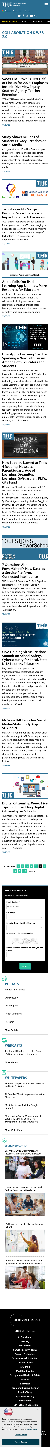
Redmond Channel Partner (25, 1387)
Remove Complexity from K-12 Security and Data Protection (24, 1085)
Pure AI (25, 1379)
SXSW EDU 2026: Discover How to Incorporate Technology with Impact (23, 1152)
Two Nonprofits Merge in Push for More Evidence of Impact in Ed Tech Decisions (23, 213)
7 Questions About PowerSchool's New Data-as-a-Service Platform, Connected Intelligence (24, 570)
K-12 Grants (38, 21)
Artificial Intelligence (15, 989)
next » (32, 871)
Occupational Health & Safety (25, 1375)
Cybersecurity (11, 997)
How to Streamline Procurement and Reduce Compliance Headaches (23, 1189)
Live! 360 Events (25, 1362)
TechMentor (25, 1400)
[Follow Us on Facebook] (23, 15)
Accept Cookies (21, 1442)
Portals (12, 983)
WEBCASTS (13, 1045)
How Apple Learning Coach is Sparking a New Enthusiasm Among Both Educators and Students (24, 360)
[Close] (38, 1409)
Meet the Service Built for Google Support (21, 1107)
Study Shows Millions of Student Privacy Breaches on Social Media (24, 140)
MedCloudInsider (25, 1370)
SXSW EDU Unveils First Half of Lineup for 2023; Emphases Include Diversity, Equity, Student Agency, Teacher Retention (25, 86)
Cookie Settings (21, 1435)
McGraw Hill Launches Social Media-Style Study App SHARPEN (24, 724)
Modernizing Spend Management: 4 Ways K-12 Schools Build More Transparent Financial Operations (23, 1118)
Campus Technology (25, 1354)
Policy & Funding (13, 1013)
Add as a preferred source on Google (17, 11)
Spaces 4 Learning (25, 1396)
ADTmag (25, 1341)
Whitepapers (16, 1077)
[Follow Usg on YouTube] (31, 16)
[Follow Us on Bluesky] (19, 16)
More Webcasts (13, 1062)
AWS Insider (25, 1345)
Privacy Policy (27, 933)
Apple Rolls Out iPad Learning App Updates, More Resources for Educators (24, 285)
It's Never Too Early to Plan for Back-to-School (24, 1225)
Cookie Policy (32, 1429)
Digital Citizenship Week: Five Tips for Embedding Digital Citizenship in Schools (25, 807)
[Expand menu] (46, 5)
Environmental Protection (25, 1358)
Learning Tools (12, 1005)
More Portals (11, 1030)
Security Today (25, 1392)
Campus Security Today (25, 1349)
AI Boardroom (25, 1337)
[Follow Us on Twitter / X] (27, 16)
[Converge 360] (25, 1320)
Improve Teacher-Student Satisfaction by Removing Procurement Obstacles (24, 1262)
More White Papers (14, 1130)
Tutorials (25, 21)
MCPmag (25, 1366)
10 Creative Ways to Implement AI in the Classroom (25, 1096)
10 (24, 871)
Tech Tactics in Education (25, 1404)
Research (9, 1021)
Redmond (25, 1383)
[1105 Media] (25, 1331)
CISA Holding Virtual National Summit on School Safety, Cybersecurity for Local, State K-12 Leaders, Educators (25, 657)
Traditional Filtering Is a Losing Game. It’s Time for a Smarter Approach (23, 1052)
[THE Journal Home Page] (14, 4)
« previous (9, 866)
